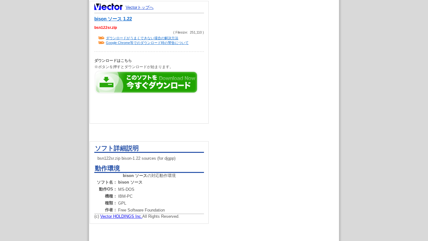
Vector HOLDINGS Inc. (121, 216)
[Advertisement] (279, 119)
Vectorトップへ (140, 7)
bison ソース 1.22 (113, 18)
